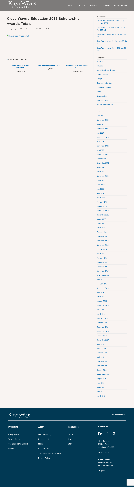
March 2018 (101, 254)
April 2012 (100, 357)
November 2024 (103, 129)
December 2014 (103, 327)
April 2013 (100, 344)
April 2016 (100, 292)
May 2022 (100, 150)
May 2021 (100, 167)
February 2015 (102, 318)
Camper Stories (102, 74)
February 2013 (102, 348)
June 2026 (100, 116)
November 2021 (103, 154)
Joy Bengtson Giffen (17, 29)
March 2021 (101, 172)
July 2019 (100, 223)
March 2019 (101, 228)
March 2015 (101, 314)
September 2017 (103, 275)
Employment (43, 439)
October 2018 (102, 249)
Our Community (44, 434)
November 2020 (103, 176)
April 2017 (100, 279)
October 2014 (102, 336)
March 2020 (101, 198)
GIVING (93, 6)
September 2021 (103, 163)
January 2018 (102, 262)
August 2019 (101, 219)
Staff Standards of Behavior (49, 453)
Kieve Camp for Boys (104, 83)
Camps (99, 79)
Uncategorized (102, 96)
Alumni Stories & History (106, 70)
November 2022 (103, 146)
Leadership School (104, 87)
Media (40, 444)
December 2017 (103, 267)
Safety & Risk (44, 449)
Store (70, 444)
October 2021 (102, 159)
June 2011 (100, 383)
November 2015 (103, 305)
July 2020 (100, 180)
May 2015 (100, 310)
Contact (71, 434)
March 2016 (101, 297)
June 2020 (100, 185)
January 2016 (102, 301)
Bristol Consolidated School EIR (77, 67)
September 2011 (103, 374)
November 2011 (102, 366)
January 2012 (102, 361)
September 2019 (103, 215)
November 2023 (103, 137)
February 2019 (102, 232)
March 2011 (101, 396)
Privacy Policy (44, 458)
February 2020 (102, 202)
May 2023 (100, 141)
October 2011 (102, 370)
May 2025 (100, 124)
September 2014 (103, 340)
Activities (100, 61)
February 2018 (102, 258)
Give (70, 439)
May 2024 (100, 133)
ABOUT (71, 6)
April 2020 (100, 193)
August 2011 (101, 379)
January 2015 (102, 323)
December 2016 (103, 288)
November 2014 (103, 331)
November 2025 (103, 120)
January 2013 (102, 353)
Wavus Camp (14, 439)
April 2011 (100, 392)
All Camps (100, 66)
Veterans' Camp (102, 100)
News (50, 29)
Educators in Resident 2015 (48, 65)
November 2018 (103, 245)
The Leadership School (18, 444)
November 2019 (103, 210)
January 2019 (102, 236)
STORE (82, 6)
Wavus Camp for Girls (105, 105)
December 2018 (103, 241)
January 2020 (102, 206)
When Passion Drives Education (20, 67)
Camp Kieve (13, 434)
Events (11, 449)
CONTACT (106, 6)
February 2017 (102, 284)
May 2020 (100, 189)
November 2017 (103, 271)
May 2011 (100, 387)
